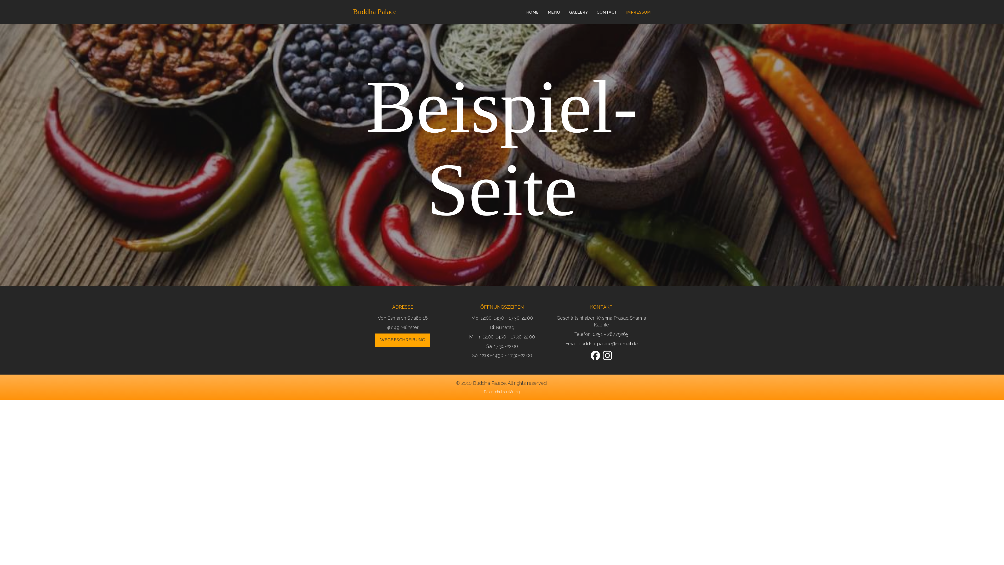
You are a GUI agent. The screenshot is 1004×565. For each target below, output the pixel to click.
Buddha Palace (374, 12)
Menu (554, 12)
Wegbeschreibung (402, 339)
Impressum (638, 12)
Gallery (578, 12)
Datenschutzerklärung (502, 392)
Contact (607, 12)
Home (532, 12)
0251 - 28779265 (611, 334)
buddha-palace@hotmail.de (608, 343)
